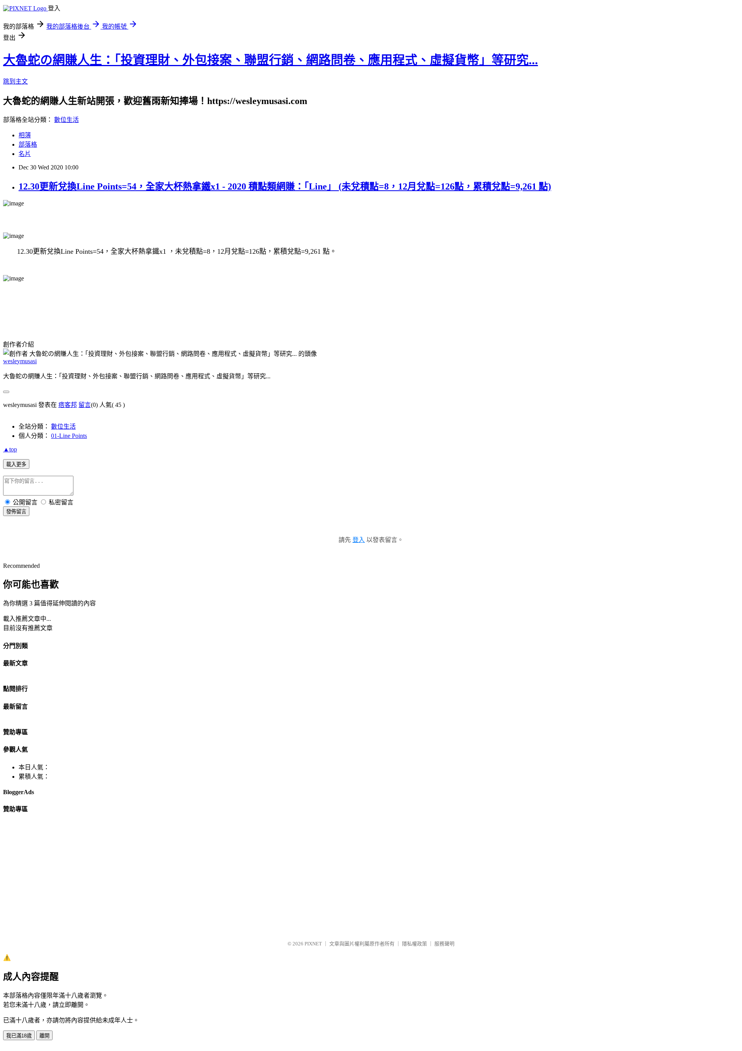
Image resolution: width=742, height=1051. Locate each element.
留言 (84, 405)
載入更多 (16, 464)
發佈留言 (16, 511)
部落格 (28, 144)
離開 (44, 1036)
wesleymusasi (20, 361)
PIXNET (313, 944)
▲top (10, 449)
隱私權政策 (414, 944)
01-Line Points (69, 435)
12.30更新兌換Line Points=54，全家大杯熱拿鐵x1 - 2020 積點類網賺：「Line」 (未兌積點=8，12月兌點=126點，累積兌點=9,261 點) (285, 186)
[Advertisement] (235, 879)
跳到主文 (15, 81)
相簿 (25, 135)
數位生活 (66, 119)
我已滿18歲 (19, 1036)
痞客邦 (67, 405)
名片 (25, 153)
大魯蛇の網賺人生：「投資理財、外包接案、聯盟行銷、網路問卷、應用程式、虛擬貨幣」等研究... (270, 60)
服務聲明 (444, 944)
